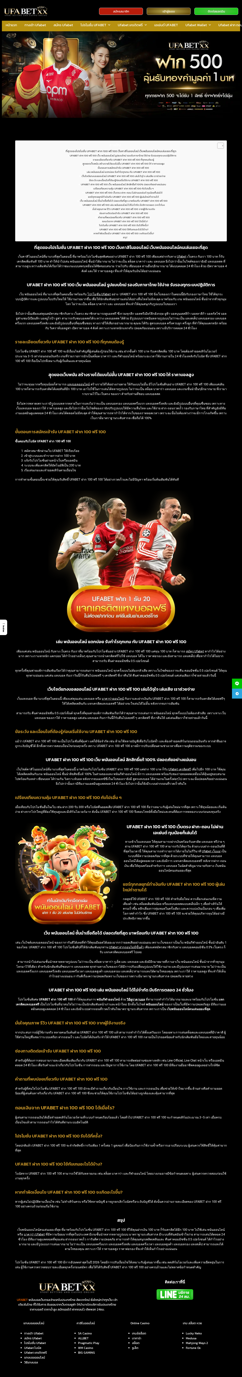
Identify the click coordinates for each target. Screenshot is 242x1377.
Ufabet (181, 256)
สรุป (125, 237)
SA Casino (85, 1333)
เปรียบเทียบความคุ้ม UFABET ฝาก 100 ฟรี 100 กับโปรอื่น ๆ (123, 188)
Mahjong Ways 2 (197, 1343)
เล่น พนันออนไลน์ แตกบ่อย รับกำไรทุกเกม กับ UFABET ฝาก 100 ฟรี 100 (123, 172)
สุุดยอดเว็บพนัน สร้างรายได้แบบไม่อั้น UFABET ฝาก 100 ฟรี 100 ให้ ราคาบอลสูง (123, 163)
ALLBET (83, 1338)
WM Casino (85, 1348)
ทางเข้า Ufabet (35, 25)
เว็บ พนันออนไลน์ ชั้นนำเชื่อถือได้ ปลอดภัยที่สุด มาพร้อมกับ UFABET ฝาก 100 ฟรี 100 (124, 201)
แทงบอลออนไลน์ (78, 384)
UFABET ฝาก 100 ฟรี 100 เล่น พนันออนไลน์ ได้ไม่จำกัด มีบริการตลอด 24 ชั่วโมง (124, 205)
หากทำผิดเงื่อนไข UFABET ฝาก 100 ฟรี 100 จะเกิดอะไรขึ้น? (124, 233)
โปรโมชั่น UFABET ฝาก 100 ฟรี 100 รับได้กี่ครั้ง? (124, 225)
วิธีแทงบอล (31, 1362)
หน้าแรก (11, 25)
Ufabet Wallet (196, 25)
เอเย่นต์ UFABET (166, 25)
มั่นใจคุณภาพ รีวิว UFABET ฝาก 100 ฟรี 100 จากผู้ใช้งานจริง (123, 209)
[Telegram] (237, 694)
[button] (3, 627)
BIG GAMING (86, 1352)
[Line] (237, 684)
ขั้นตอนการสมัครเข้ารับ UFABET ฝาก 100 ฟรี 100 (123, 168)
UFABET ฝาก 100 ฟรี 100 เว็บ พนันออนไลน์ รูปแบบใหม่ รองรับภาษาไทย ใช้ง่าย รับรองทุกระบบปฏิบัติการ (123, 155)
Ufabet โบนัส (32, 1348)
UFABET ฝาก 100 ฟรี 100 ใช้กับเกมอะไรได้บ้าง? (123, 229)
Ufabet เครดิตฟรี (130, 25)
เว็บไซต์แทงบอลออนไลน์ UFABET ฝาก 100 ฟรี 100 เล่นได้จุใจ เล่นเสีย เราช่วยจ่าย (123, 176)
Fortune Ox (193, 1348)
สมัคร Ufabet (63, 25)
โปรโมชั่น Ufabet (99, 294)
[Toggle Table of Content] (218, 145)
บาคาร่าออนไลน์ (113, 698)
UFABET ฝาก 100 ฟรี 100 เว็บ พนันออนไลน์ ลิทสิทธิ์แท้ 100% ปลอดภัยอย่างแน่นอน (123, 184)
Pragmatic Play (88, 1343)
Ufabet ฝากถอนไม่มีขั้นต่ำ (126, 947)
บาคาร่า (136, 1338)
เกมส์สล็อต (139, 1333)
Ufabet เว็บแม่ (211, 851)
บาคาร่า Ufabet (34, 1234)
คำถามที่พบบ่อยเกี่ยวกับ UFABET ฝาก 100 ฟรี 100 (124, 217)
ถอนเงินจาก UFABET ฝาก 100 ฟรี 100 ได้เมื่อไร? (125, 221)
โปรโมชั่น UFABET (93, 25)
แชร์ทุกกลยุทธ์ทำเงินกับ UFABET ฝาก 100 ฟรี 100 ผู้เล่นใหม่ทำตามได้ (123, 197)
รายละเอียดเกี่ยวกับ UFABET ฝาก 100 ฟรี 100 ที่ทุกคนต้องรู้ (123, 160)
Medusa (191, 1338)
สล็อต (136, 1343)
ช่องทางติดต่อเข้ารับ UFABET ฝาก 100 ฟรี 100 (123, 213)
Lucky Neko (194, 1333)
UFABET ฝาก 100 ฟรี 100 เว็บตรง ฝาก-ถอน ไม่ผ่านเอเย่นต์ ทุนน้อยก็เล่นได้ (123, 192)
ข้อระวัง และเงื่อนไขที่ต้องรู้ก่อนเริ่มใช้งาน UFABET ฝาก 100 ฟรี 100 (123, 180)
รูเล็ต (135, 1348)
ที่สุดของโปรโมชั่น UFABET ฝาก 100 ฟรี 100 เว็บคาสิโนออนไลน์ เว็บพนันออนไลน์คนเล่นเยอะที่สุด (121, 151)
